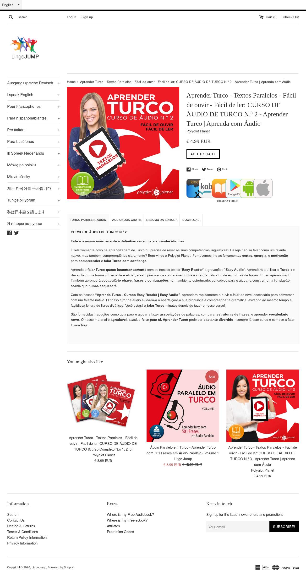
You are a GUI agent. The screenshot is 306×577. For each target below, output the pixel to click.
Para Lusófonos (33, 141)
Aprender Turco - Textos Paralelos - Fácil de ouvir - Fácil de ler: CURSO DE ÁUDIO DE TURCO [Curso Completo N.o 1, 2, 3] (103, 443)
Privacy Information (22, 542)
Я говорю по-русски (33, 223)
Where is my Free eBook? (127, 520)
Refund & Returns (21, 525)
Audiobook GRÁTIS (127, 220)
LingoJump (39, 567)
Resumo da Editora (162, 220)
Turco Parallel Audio (88, 220)
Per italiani (33, 129)
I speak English (33, 94)
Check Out (291, 17)
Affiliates (113, 525)
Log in (71, 17)
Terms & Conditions (22, 531)
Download (191, 220)
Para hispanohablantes (33, 118)
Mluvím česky (33, 176)
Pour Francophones (33, 106)
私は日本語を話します (33, 211)
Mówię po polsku (33, 165)
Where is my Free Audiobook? (130, 514)
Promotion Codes (120, 531)
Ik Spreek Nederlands (33, 153)
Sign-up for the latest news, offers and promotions (245, 514)
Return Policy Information (27, 537)
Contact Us (16, 520)
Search (12, 514)
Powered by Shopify (61, 567)
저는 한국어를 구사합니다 (33, 188)
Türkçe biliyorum (33, 200)
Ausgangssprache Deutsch (33, 83)
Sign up (87, 17)
